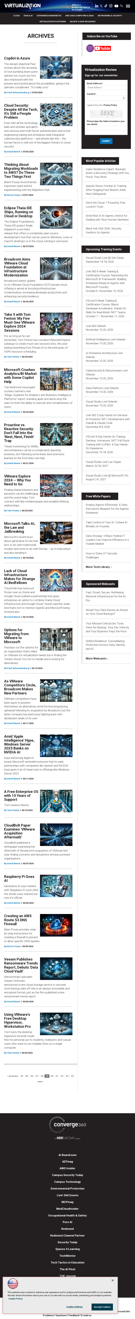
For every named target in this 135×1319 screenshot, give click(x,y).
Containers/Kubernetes (49, 15)
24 (21, 1076)
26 (31, 1076)
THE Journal (68, 1276)
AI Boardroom (68, 1155)
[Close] (112, 1280)
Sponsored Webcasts (100, 584)
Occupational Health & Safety (67, 1215)
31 (57, 1076)
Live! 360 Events (67, 1195)
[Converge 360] (67, 1125)
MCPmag (67, 1202)
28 (42, 1076)
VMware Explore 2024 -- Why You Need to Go (17, 480)
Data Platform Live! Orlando (102, 388)
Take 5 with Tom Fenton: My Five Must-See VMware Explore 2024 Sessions (19, 322)
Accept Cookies (102, 1307)
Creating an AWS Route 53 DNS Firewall (18, 920)
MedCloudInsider (67, 1208)
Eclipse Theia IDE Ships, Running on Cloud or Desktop (18, 212)
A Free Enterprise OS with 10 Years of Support (21, 796)
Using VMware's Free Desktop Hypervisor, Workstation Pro (17, 1020)
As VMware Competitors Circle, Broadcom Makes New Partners (20, 687)
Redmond (67, 1228)
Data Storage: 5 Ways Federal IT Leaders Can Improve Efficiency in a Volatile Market (107, 539)
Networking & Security (110, 15)
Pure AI (67, 1222)
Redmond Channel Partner (67, 1235)
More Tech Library (98, 567)
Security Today (67, 1242)
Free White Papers (98, 496)
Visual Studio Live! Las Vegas (103, 461)
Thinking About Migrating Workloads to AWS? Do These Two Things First (21, 171)
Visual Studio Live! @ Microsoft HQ (107, 475)
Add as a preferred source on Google (81, 7)
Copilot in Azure (17, 58)
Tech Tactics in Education (67, 1262)
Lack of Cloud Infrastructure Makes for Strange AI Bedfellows (19, 577)
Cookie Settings (74, 1307)
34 (72, 1076)
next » (40, 1082)
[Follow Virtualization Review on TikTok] (106, 6)
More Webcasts (96, 658)
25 (26, 1076)
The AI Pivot (67, 1269)
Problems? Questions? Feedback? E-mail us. (67, 1315)
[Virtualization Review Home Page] (24, 7)
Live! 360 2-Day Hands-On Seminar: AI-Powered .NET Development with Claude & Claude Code (108, 419)
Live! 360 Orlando (96, 326)
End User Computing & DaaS (79, 15)
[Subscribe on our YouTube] (96, 51)
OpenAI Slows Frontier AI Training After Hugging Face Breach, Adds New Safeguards (106, 189)
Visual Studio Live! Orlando (101, 401)
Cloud (16, 15)
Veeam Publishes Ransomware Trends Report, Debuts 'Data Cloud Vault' (21, 965)
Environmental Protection (67, 1188)
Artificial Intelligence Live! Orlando (105, 339)
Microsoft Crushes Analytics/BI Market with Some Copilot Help (20, 376)
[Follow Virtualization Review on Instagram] (110, 6)
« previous (12, 1076)
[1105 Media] (67, 1138)
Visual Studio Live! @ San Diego (105, 257)
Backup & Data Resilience (82, 21)
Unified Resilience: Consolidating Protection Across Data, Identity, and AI (105, 645)
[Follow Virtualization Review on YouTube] (116, 6)
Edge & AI (28, 15)
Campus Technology (67, 1181)
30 (52, 1076)
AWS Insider (67, 1168)
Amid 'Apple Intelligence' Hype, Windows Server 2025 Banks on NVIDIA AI (19, 744)
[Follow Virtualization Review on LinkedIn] (96, 6)
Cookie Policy (15, 1298)
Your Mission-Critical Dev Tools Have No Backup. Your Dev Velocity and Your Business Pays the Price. (107, 627)
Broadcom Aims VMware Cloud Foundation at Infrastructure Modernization (17, 267)
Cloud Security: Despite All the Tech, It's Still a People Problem (21, 111)
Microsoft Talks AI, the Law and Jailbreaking (19, 528)
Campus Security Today (67, 1175)
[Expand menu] (128, 7)
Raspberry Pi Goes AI (19, 879)
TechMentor (67, 1255)
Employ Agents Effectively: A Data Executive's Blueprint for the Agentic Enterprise (107, 508)
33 (67, 1076)
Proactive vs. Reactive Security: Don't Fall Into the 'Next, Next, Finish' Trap (19, 433)
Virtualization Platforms (53, 21)
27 (37, 1076)
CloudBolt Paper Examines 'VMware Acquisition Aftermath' (19, 831)
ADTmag (67, 1161)
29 (47, 1076)
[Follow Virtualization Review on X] (101, 6)
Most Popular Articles (101, 161)
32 (62, 1076)
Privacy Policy (110, 105)
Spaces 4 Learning (67, 1249)
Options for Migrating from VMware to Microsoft (16, 636)
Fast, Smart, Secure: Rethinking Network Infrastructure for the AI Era (106, 596)
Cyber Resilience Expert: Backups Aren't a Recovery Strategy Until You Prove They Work (107, 173)
